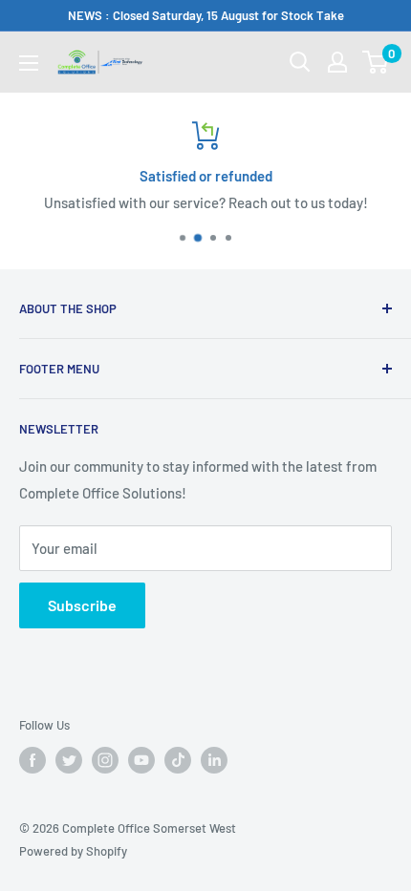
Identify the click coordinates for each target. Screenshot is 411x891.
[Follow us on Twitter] (68, 760)
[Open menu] (28, 63)
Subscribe (82, 605)
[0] (376, 62)
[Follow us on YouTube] (141, 760)
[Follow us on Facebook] (32, 760)
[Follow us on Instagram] (105, 760)
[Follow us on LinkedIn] (214, 760)
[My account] (337, 62)
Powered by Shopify (73, 851)
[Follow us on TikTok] (177, 760)
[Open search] (300, 62)
